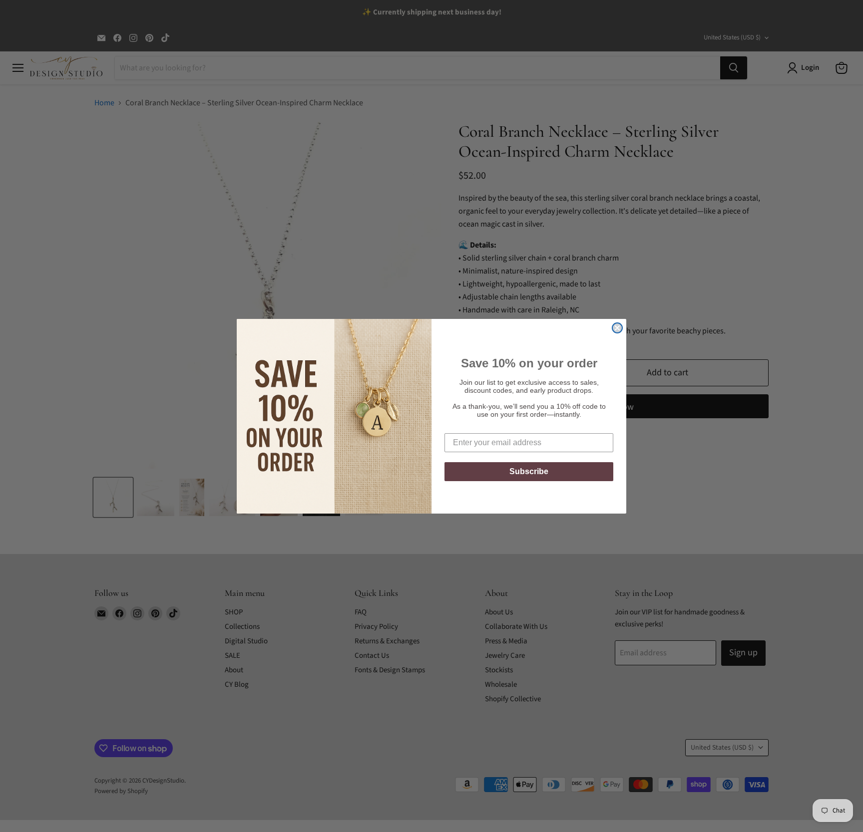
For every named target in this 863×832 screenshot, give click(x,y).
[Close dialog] (617, 328)
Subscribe (528, 471)
